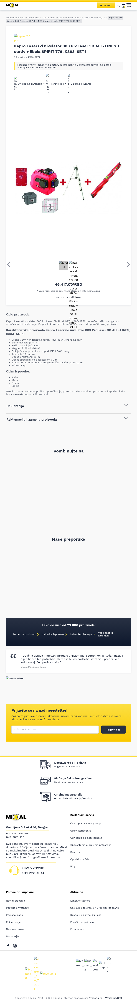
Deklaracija (15, 406)
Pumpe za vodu (79, 929)
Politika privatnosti (17, 907)
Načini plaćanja (15, 900)
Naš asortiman (15, 929)
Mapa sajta (12, 936)
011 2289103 (33, 873)
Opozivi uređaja (79, 859)
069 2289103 (33, 868)
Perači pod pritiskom (83, 922)
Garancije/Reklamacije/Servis (72, 798)
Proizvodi (106, 5)
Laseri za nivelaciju (93, 17)
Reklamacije (13, 922)
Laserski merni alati (69, 17)
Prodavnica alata (15, 17)
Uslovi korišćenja (80, 830)
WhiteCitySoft (113, 997)
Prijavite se (113, 729)
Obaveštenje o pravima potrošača (90, 844)
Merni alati (49, 17)
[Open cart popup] (123, 5)
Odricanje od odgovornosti (86, 837)
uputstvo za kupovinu (105, 391)
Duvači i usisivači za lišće (85, 914)
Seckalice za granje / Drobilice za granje (95, 907)
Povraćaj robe (14, 914)
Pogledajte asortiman (67, 766)
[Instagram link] (15, 945)
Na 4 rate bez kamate (67, 782)
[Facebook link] (9, 945)
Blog (72, 866)
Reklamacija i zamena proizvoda (31, 419)
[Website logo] (14, 5)
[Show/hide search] (118, 5)
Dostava (75, 852)
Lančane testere (80, 900)
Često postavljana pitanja (86, 823)
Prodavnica (33, 17)
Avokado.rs (95, 997)
